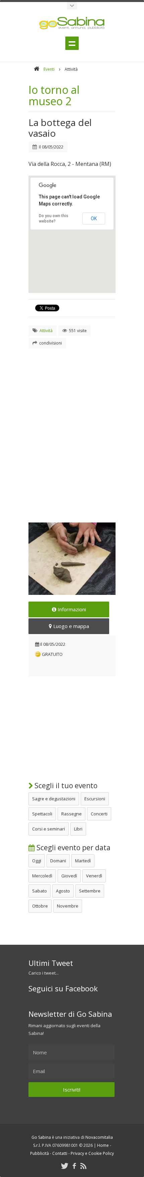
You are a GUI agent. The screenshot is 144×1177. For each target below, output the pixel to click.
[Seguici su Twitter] (64, 1166)
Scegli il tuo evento (65, 785)
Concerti (99, 814)
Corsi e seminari (48, 829)
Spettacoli (42, 814)
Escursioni (94, 799)
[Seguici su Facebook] (74, 1166)
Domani (58, 861)
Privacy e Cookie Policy (92, 1153)
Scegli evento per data (73, 847)
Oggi (36, 861)
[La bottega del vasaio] (72, 558)
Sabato (39, 891)
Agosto (63, 891)
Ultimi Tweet (50, 963)
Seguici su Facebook (63, 988)
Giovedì (69, 876)
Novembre (67, 906)
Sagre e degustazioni (53, 799)
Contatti (59, 1153)
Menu (72, 43)
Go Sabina (41, 1137)
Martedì (83, 861)
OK (94, 218)
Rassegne (71, 814)
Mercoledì (42, 876)
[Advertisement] (72, 427)
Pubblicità (39, 1153)
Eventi (49, 69)
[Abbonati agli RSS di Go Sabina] (83, 1166)
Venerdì (94, 876)
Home (103, 1145)
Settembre (89, 891)
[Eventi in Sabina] (72, 5)
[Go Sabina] (36, 69)
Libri (78, 829)
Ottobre (40, 906)
